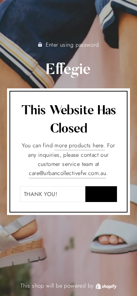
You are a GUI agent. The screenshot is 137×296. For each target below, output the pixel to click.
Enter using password (72, 45)
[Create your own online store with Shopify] (106, 286)
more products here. (79, 145)
